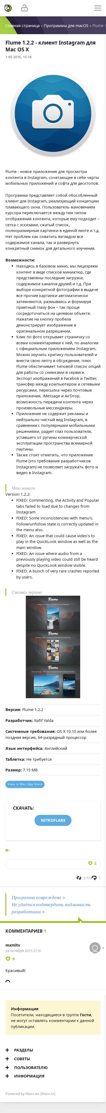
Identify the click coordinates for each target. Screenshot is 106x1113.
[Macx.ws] (8, 8)
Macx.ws (32, 1093)
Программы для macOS (66, 25)
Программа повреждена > (39, 897)
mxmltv (12, 945)
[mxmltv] (95, 945)
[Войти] (24, 8)
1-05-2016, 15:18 (18, 57)
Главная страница (22, 25)
